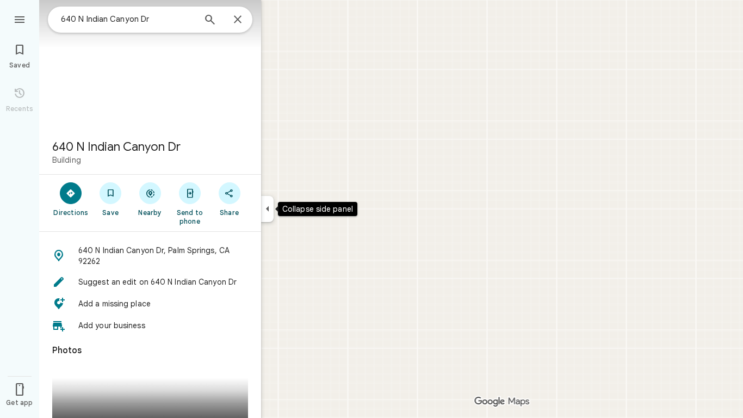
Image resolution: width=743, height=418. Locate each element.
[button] (150, 256)
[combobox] (128, 19)
